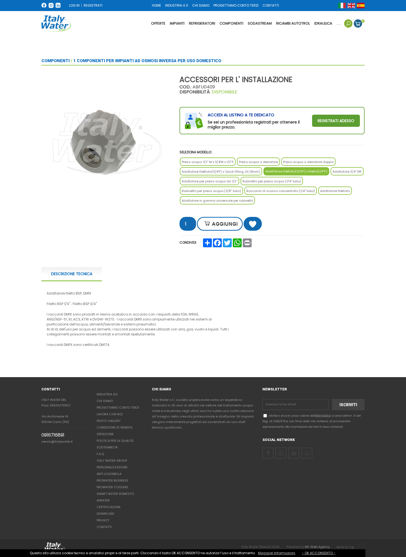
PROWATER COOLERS (112, 487)
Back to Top (346, 547)
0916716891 (52, 435)
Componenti (231, 23)
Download (105, 513)
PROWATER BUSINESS (112, 480)
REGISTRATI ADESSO (336, 121)
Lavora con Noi (110, 414)
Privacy (103, 520)
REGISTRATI (93, 5)
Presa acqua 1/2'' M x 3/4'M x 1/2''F (208, 162)
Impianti (177, 23)
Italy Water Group (112, 460)
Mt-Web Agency (317, 547)
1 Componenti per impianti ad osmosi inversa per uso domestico (147, 60)
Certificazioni (108, 507)
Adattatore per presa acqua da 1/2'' (209, 181)
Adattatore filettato (335, 191)
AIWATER (103, 500)
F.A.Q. (100, 454)
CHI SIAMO (200, 5)
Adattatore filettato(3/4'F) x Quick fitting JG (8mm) (221, 171)
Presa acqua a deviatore (258, 162)
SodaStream (260, 23)
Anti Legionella (109, 474)
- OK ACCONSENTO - (319, 553)
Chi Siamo (105, 401)
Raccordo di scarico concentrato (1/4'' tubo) (280, 191)
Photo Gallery (109, 421)
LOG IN (74, 5)
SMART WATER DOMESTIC (116, 494)
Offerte (158, 23)
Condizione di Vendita (114, 427)
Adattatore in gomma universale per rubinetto (217, 200)
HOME (156, 5)
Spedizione (105, 434)
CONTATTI (271, 5)
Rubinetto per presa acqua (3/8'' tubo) (211, 191)
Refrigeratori (202, 23)
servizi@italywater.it (57, 441)
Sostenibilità (107, 447)
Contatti (104, 527)
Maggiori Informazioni (276, 553)
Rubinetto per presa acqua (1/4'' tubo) (271, 181)
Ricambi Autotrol (293, 23)
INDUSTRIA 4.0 (176, 5)
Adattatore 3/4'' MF (347, 171)
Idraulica (323, 23)
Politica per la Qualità (115, 440)
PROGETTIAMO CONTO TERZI (236, 5)
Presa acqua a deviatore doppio (308, 162)
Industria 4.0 (107, 394)
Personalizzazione (112, 467)
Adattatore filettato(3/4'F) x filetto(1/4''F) (296, 171)
